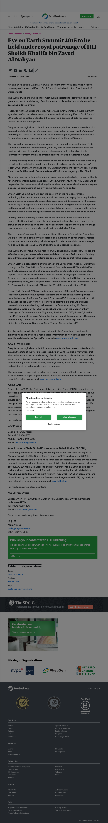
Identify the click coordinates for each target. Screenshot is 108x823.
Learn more (30, 410)
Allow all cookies (69, 417)
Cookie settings (54, 424)
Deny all (38, 417)
